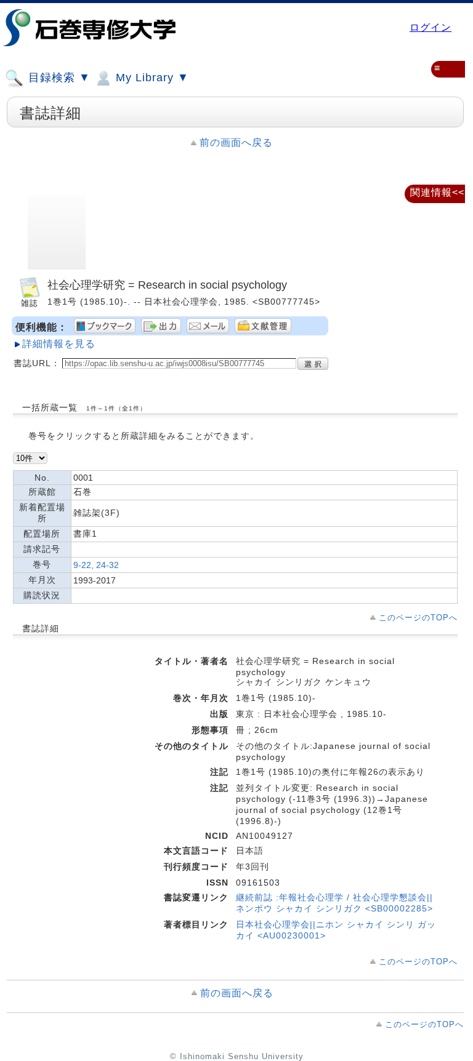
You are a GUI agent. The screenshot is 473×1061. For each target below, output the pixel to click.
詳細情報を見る (58, 343)
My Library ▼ (150, 77)
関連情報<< (437, 192)
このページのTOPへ (418, 617)
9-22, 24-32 (96, 565)
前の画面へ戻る (236, 142)
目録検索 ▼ (58, 77)
